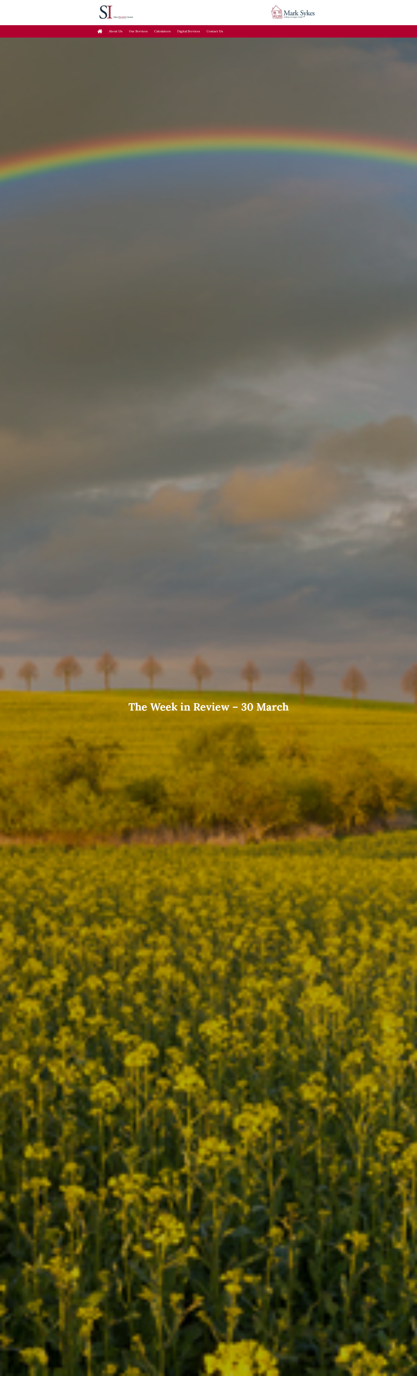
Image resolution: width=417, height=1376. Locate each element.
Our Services (138, 31)
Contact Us (215, 31)
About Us (115, 31)
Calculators (162, 31)
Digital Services (188, 31)
